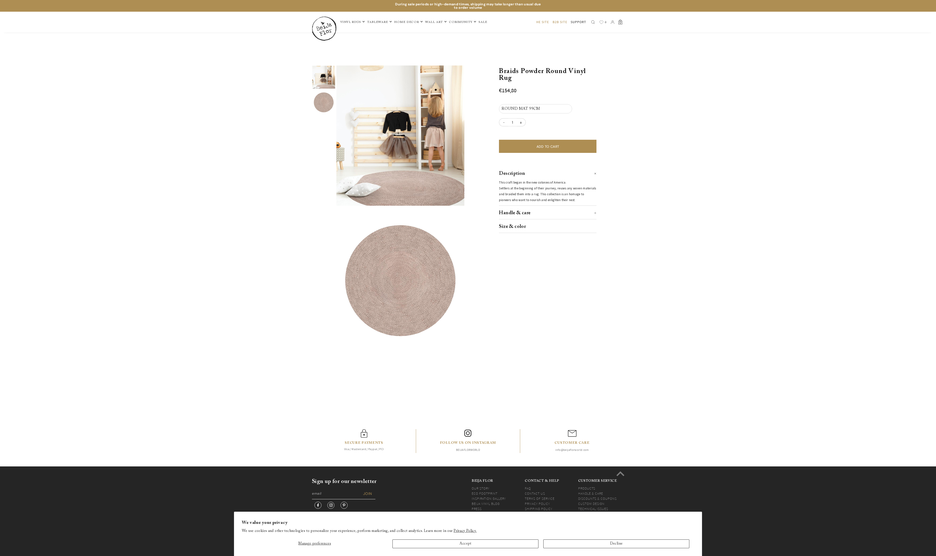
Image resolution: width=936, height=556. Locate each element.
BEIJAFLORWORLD (468, 450)
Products (586, 488)
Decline (616, 544)
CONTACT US (535, 493)
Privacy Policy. (465, 531)
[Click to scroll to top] (620, 474)
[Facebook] (318, 505)
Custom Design (591, 503)
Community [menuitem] (460, 22)
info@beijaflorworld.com (572, 450)
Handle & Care (590, 493)
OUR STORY (480, 488)
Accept (465, 544)
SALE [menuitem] (482, 22)
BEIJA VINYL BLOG (486, 503)
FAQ (528, 488)
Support (578, 22)
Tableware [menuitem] (377, 22)
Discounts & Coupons (597, 498)
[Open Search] (593, 22)
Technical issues (593, 509)
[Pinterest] (344, 505)
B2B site (560, 22)
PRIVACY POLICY (537, 503)
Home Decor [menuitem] (406, 22)
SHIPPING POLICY (538, 509)
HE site (542, 22)
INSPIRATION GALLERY (489, 498)
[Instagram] (330, 505)
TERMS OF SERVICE (540, 498)
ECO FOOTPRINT (484, 493)
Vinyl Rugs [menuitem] (350, 22)
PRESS (477, 509)
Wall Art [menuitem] (434, 22)
